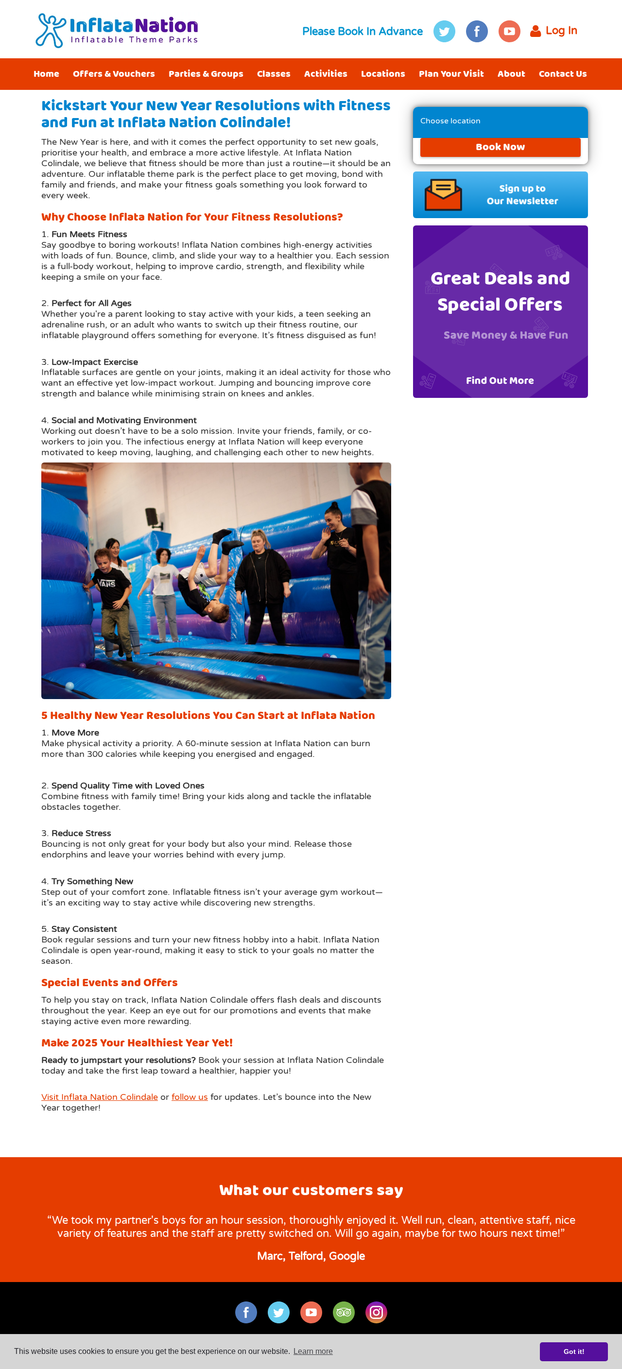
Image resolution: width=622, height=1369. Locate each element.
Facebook (477, 31)
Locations (383, 74)
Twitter (444, 31)
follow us (190, 1097)
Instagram (376, 1312)
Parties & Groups (206, 74)
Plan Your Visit (451, 74)
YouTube (509, 31)
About (511, 74)
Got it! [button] (574, 1351)
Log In (561, 30)
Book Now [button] (500, 147)
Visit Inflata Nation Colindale (99, 1097)
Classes (274, 74)
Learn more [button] (313, 1351)
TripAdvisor (344, 1312)
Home (46, 74)
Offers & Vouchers (114, 74)
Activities (325, 74)
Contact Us (563, 74)
